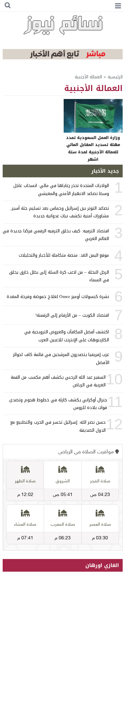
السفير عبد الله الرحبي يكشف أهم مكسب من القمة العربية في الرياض (58, 381)
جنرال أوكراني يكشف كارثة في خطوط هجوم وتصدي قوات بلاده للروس (58, 404)
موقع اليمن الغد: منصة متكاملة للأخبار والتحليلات (64, 255)
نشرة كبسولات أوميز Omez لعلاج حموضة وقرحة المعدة (58, 296)
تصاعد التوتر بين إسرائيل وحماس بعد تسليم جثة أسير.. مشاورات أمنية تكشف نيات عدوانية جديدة (59, 212)
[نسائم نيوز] (63, 25)
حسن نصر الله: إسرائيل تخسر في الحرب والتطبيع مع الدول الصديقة (58, 426)
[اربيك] (63, 58)
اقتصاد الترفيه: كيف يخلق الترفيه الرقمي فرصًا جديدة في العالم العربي (56, 235)
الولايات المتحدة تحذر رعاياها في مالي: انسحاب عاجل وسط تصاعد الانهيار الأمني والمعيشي (61, 189)
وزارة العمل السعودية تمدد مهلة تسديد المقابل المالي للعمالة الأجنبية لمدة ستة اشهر (93, 148)
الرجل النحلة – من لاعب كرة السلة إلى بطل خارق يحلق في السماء (59, 276)
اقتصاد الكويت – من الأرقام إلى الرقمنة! (72, 315)
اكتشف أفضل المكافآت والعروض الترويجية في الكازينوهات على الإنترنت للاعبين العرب (66, 336)
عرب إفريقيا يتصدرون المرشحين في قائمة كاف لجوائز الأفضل (61, 358)
